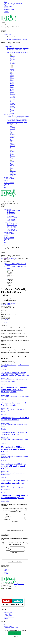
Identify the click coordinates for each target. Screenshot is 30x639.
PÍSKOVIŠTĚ (7, 114)
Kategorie (6, 258)
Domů (2, 258)
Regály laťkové (11, 213)
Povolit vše (14, 633)
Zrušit (7, 535)
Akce (5, 187)
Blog (5, 186)
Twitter (5, 572)
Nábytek (6, 180)
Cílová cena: (7, 519)
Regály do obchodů (9, 5)
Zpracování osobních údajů (11, 627)
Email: (8, 516)
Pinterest (6, 573)
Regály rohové (10, 212)
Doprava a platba (8, 6)
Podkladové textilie (12, 230)
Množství (3, 316)
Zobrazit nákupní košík (13, 39)
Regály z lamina (11, 219)
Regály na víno (11, 215)
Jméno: (8, 514)
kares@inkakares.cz (19, 584)
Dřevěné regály (8, 46)
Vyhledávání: (4, 245)
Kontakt (6, 7)
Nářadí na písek (11, 229)
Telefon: (8, 517)
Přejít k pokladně (23, 39)
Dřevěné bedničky (8, 177)
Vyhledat (3, 22)
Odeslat (3, 535)
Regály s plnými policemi (13, 210)
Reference (6, 184)
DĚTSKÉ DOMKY (9, 178)
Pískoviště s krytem (12, 225)
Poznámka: (15, 521)
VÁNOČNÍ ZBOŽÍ (9, 183)
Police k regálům (11, 220)
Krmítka (6, 181)
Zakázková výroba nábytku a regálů (13, 3)
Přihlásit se (6, 12)
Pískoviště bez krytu (12, 223)
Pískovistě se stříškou (12, 227)
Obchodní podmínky (9, 9)
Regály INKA (10, 216)
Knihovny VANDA (12, 217)
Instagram (6, 570)
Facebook (6, 569)
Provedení (3, 314)
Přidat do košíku (5, 318)
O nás (5, 2)
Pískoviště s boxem (12, 226)
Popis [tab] (5, 322)
